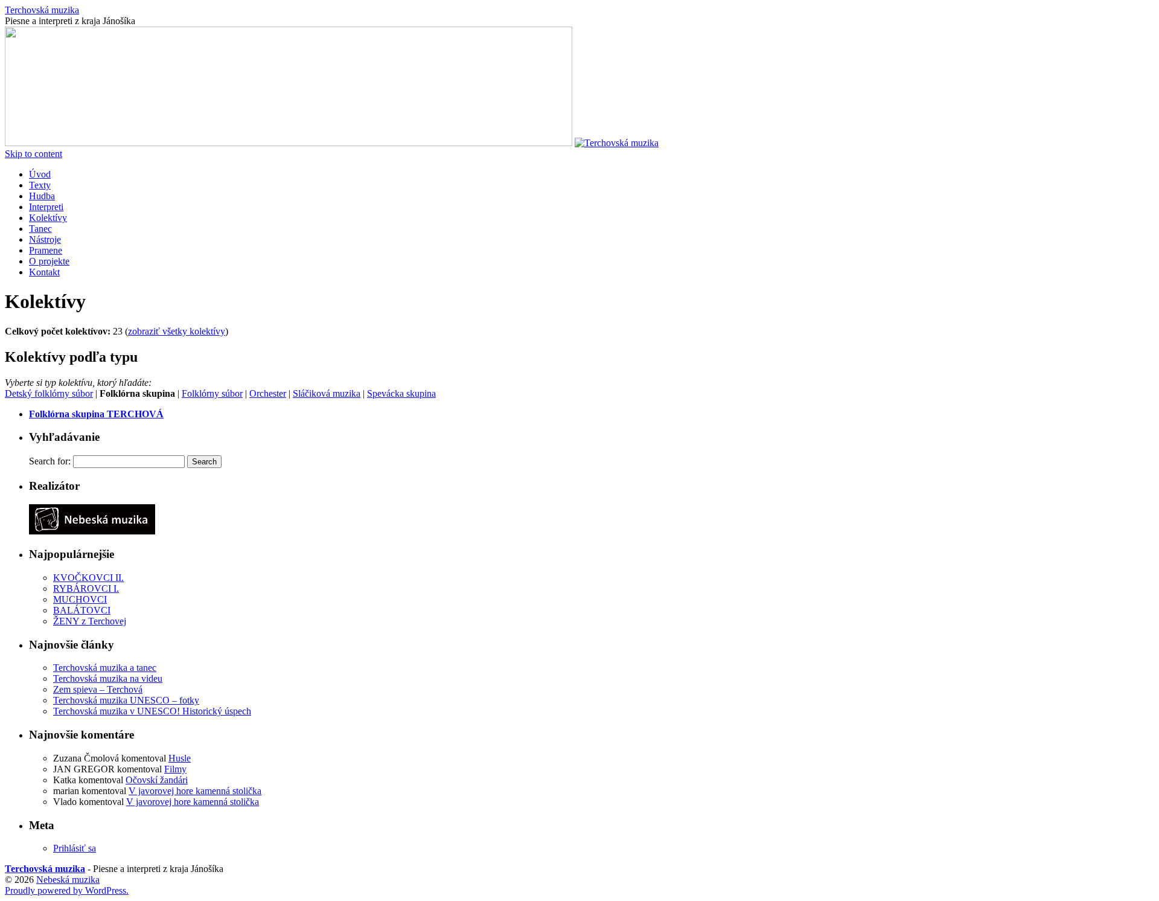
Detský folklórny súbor (49, 393)
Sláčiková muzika (326, 393)
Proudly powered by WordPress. (67, 890)
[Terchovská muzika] (288, 143)
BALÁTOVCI (81, 610)
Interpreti (46, 207)
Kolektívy (48, 218)
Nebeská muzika (68, 879)
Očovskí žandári (157, 780)
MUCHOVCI (80, 599)
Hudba (42, 196)
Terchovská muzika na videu (107, 678)
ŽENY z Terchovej (89, 621)
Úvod (40, 174)
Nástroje (45, 239)
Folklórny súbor (212, 393)
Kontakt (44, 272)
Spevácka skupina (401, 393)
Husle (179, 758)
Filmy (175, 769)
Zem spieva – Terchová (97, 689)
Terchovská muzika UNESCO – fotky (126, 700)
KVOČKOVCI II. (88, 577)
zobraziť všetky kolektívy (176, 331)
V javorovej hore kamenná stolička (195, 791)
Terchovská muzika (42, 10)
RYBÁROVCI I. (86, 588)
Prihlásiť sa (74, 848)
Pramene (45, 250)
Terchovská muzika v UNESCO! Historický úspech (152, 711)
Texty (40, 185)
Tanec (40, 228)
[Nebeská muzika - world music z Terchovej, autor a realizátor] (92, 531)
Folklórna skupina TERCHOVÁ (96, 414)
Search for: (50, 461)
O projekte (49, 261)
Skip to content (33, 154)
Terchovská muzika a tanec (104, 667)
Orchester (267, 393)
